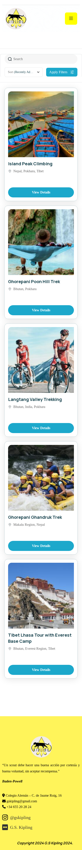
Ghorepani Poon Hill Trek (34, 281)
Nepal (17, 171)
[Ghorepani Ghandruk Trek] (41, 478)
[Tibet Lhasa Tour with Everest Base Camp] (41, 596)
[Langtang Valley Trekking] (41, 360)
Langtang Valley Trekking (35, 399)
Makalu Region (24, 524)
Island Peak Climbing (30, 164)
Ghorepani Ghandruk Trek (35, 517)
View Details (41, 192)
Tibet (40, 171)
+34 (19, 807)
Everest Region (35, 648)
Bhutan (18, 289)
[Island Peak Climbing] (41, 124)
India (28, 407)
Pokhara (29, 171)
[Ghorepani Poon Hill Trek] (41, 242)
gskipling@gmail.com (22, 801)
